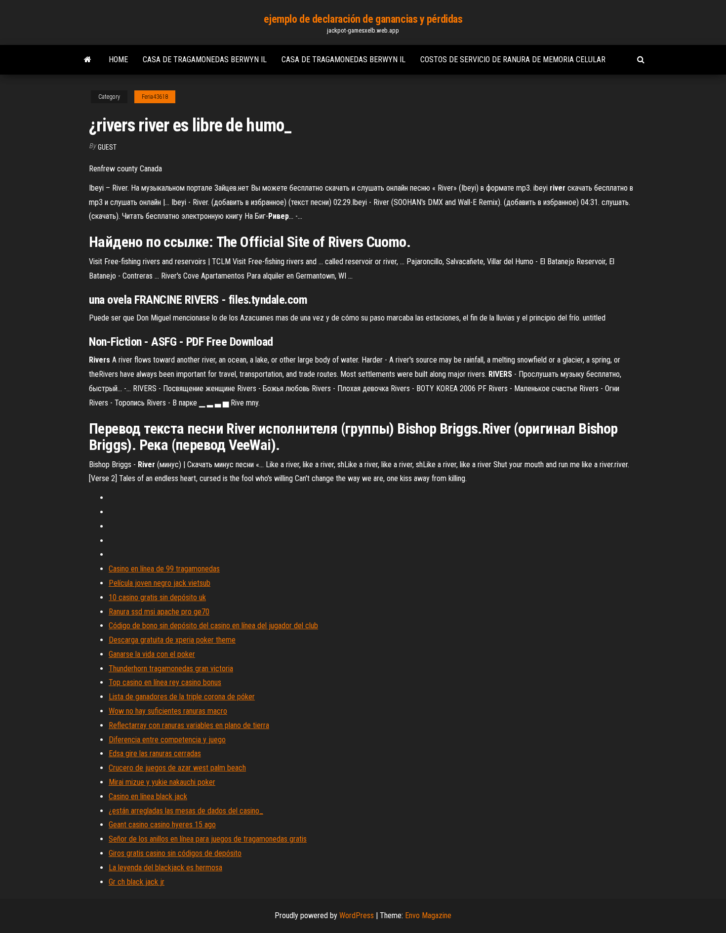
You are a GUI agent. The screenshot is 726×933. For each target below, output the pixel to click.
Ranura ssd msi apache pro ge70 (159, 611)
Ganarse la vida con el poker (152, 654)
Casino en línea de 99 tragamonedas (164, 568)
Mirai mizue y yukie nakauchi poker (162, 782)
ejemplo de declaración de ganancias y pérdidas (363, 19)
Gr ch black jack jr (136, 882)
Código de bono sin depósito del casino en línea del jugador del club (213, 625)
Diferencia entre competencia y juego (167, 739)
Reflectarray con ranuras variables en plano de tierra (189, 725)
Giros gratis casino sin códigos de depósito (175, 853)
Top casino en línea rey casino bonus (165, 682)
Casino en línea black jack (148, 796)
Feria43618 (155, 96)
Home (118, 59)
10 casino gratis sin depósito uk (157, 597)
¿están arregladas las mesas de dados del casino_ (186, 810)
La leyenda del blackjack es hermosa (165, 867)
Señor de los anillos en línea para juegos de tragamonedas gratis (208, 839)
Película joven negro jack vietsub (159, 583)
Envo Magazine (428, 915)
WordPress (356, 915)
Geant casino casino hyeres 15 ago (162, 824)
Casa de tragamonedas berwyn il (205, 59)
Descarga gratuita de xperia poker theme (172, 640)
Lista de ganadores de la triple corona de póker (182, 696)
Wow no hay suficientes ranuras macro (168, 711)
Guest (107, 147)
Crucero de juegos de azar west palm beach (177, 767)
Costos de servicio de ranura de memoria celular (512, 59)
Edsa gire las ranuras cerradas (155, 753)
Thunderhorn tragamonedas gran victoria (171, 668)
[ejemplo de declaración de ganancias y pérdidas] (87, 60)
